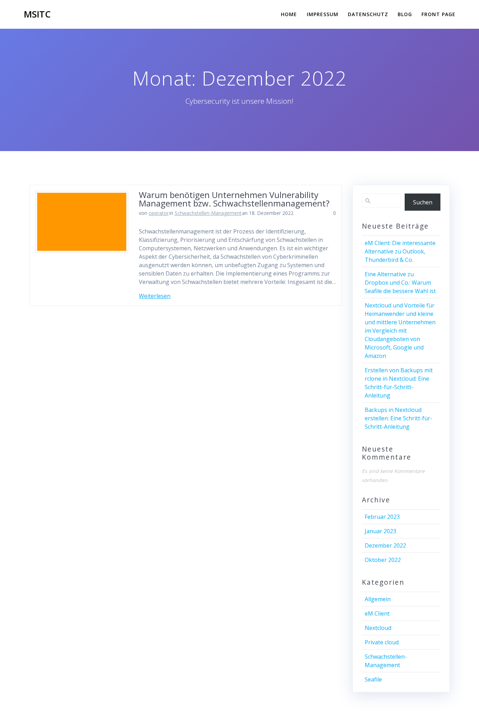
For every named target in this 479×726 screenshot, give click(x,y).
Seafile (373, 679)
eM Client (377, 613)
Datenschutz (368, 14)
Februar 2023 (382, 517)
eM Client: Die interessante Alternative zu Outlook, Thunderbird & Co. (400, 251)
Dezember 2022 (385, 545)
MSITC (37, 14)
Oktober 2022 (383, 560)
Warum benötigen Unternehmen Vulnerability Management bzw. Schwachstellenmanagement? (234, 199)
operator (159, 213)
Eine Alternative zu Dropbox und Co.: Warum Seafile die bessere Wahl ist (400, 282)
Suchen (422, 202)
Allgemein (378, 599)
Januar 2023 (380, 531)
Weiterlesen (154, 296)
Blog (405, 14)
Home (289, 14)
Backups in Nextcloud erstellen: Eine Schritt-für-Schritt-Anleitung (398, 418)
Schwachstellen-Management (208, 213)
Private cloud (382, 642)
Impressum (322, 14)
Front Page (438, 14)
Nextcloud (378, 628)
